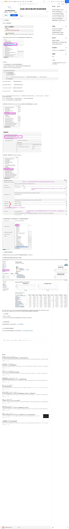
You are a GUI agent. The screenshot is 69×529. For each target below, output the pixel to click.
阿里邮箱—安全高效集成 (55, 40)
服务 (27, 1)
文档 (57, 1)
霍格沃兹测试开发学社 (5, 392)
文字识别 (9, 356)
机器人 (12, 370)
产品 (12, 1)
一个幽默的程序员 (4, 420)
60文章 (19, 527)
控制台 (61, 1)
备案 (59, 1)
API (13, 385)
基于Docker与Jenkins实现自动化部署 (57, 34)
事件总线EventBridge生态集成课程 (57, 28)
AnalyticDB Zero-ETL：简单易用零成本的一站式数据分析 (59, 50)
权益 (18, 1)
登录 (67, 1)
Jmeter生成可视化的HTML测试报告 (27, 330)
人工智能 (7, 413)
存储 (7, 356)
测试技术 (11, 340)
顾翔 (2, 385)
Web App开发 (11, 392)
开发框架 (15, 392)
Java (8, 385)
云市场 (23, 1)
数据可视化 (15, 340)
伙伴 (25, 1)
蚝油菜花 (3, 413)
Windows (24, 340)
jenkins (27, 340)
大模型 (10, 1)
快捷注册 (6, 15)
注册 (63, 1)
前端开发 (13, 420)
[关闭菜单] (1, 1)
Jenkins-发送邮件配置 (20, 324)
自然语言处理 (13, 356)
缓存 (8, 363)
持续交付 (8, 340)
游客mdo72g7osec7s (8, 527)
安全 (12, 363)
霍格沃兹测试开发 (4, 406)
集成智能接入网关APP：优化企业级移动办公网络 (59, 42)
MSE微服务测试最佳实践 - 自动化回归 (57, 32)
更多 (66, 26)
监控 (10, 363)
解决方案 (15, 1)
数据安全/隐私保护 (9, 399)
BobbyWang (3, 370)
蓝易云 (3, 399)
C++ (13, 406)
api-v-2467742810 (4, 363)
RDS (30, 340)
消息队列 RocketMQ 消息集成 (56, 30)
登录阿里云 (14, 15)
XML (7, 370)
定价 (20, 1)
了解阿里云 (31, 1)
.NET (17, 392)
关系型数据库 (19, 340)
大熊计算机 (3, 356)
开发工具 (12, 413)
